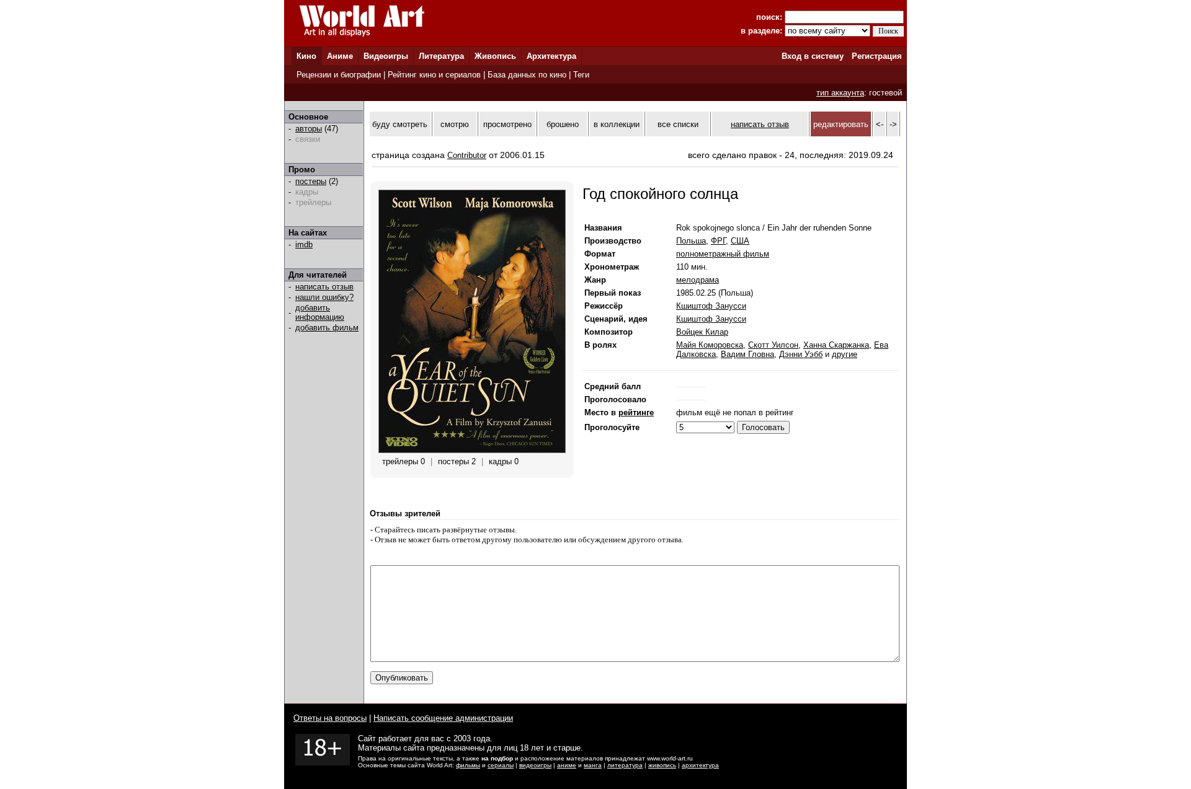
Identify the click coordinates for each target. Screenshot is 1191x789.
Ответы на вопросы (330, 718)
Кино (306, 56)
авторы (308, 128)
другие (844, 354)
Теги (581, 74)
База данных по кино (527, 74)
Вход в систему (813, 56)
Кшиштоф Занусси (711, 306)
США (740, 240)
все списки (678, 124)
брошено (562, 124)
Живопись (495, 56)
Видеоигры (386, 56)
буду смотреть (399, 124)
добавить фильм (327, 327)
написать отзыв (324, 286)
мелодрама (697, 279)
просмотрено (507, 124)
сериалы (501, 765)
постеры (310, 181)
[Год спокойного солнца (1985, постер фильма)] (472, 450)
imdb (304, 244)
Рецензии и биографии (339, 74)
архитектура (700, 765)
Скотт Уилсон (773, 345)
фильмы (468, 765)
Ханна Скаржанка (836, 345)
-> (893, 124)
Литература (441, 56)
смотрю (454, 124)
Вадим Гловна (747, 354)
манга (593, 765)
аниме (566, 765)
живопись (662, 765)
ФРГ (718, 240)
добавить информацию (319, 312)
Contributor (466, 155)
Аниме (340, 56)
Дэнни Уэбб (801, 354)
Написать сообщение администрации (443, 718)
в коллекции (617, 124)
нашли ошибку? (324, 297)
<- (879, 124)
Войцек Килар (702, 332)
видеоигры (535, 765)
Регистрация (877, 56)
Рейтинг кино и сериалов (434, 74)
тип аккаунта (840, 92)
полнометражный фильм (722, 253)
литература (625, 765)
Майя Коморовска (709, 345)
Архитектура (551, 56)
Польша (691, 240)
